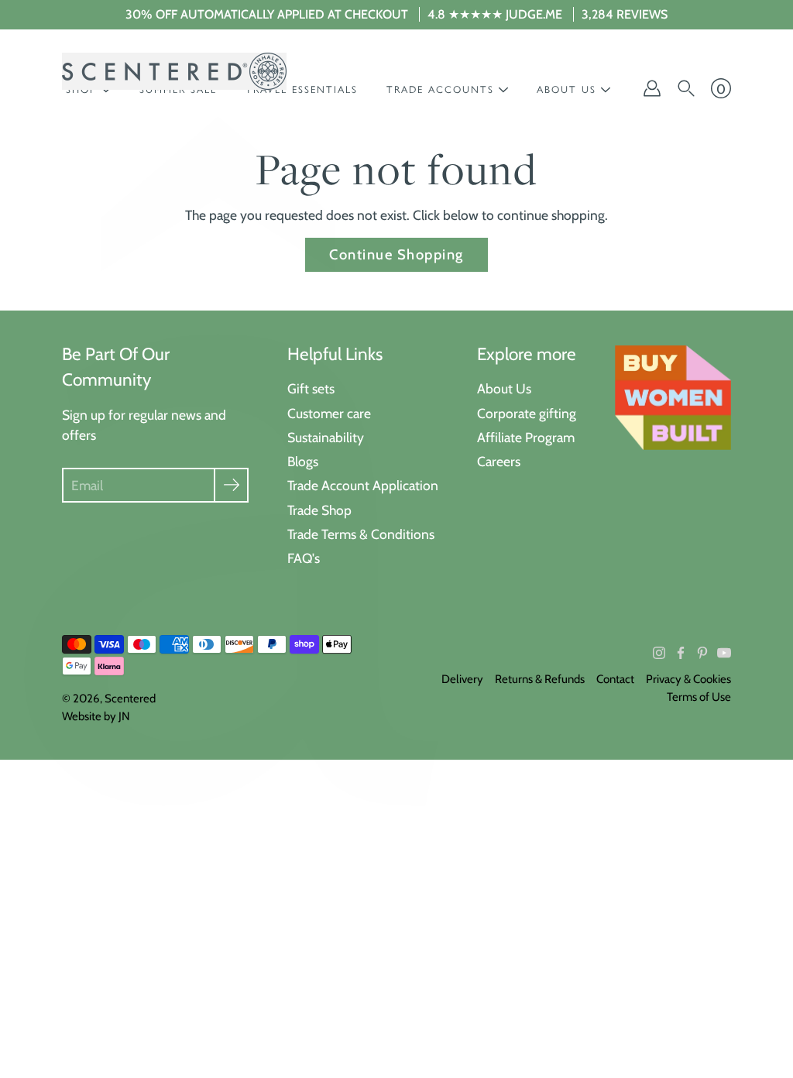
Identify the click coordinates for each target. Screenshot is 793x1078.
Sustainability (325, 437)
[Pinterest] (702, 653)
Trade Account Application (362, 485)
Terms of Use (699, 697)
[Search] (686, 88)
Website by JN (96, 716)
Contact (615, 679)
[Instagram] (659, 653)
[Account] (652, 88)
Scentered (130, 699)
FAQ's (303, 558)
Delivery (462, 679)
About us (566, 89)
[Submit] (231, 485)
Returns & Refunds (540, 679)
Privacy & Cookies (688, 679)
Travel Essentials (301, 89)
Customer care (329, 413)
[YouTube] (724, 653)
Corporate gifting (526, 413)
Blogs (302, 461)
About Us (504, 388)
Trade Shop (319, 510)
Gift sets (311, 388)
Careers (498, 461)
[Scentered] (174, 71)
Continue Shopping (396, 254)
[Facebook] (681, 653)
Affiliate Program (526, 437)
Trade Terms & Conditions (360, 534)
